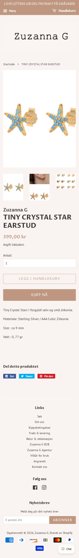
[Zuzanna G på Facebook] (35, 488)
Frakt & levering (39, 433)
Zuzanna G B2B (39, 444)
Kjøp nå (39, 295)
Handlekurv (67, 11)
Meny (12, 11)
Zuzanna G (41, 533)
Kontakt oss (39, 467)
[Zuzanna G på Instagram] (44, 488)
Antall (7, 255)
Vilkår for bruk (39, 455)
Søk (39, 416)
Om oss (39, 422)
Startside (9, 64)
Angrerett (39, 461)
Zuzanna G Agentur (39, 450)
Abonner (62, 520)
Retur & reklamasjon (39, 439)
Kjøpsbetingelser (40, 428)
